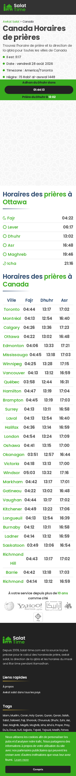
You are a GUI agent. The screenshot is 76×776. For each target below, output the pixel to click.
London (11, 436)
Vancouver (14, 373)
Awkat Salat (11, 21)
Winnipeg (12, 364)
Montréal (12, 318)
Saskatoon (13, 545)
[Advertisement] (38, 140)
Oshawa (11, 445)
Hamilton (12, 391)
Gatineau (12, 491)
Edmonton (13, 346)
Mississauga (15, 355)
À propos (8, 686)
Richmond (13, 581)
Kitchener (12, 509)
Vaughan (12, 500)
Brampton (13, 400)
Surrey (11, 409)
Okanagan (14, 454)
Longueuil (12, 518)
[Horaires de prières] (15, 7)
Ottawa (11, 336)
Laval (11, 418)
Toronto (12, 309)
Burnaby (11, 527)
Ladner (11, 536)
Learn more (21, 759)
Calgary (12, 327)
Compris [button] (38, 769)
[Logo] (14, 640)
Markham (13, 482)
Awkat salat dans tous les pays (21, 692)
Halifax (11, 427)
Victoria (11, 464)
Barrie (11, 572)
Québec (11, 382)
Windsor (11, 473)
